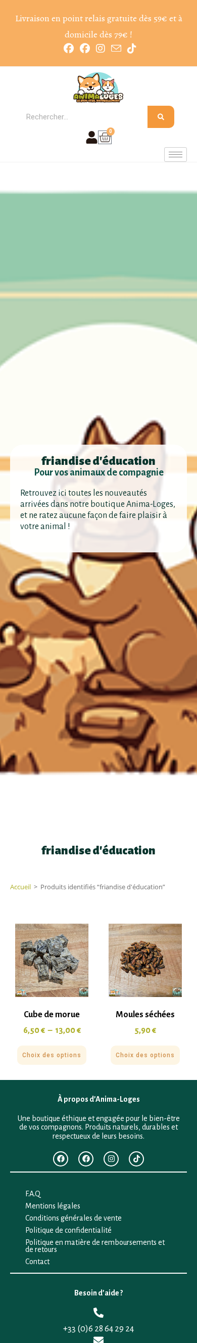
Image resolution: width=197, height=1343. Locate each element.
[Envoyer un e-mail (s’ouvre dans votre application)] (116, 48)
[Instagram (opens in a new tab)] (100, 49)
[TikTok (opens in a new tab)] (130, 49)
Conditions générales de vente (73, 1218)
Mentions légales (52, 1206)
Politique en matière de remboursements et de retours (95, 1245)
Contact (37, 1262)
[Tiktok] (136, 1158)
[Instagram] (111, 1158)
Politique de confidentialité (68, 1230)
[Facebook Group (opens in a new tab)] (85, 49)
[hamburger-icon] (175, 154)
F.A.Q (32, 1194)
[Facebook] (60, 1158)
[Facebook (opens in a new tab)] (69, 49)
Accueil (20, 886)
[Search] (160, 117)
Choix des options (51, 1055)
